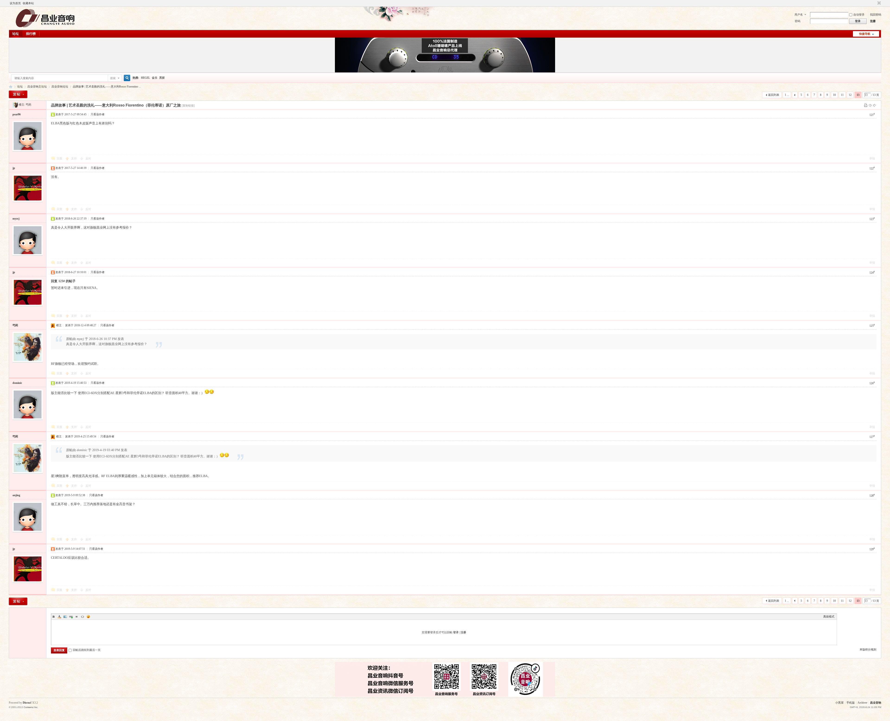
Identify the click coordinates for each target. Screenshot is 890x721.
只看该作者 (98, 114)
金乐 (154, 77)
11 (842, 95)
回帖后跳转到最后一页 (87, 650)
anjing (16, 495)
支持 (74, 158)
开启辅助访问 (875, 3)
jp (14, 168)
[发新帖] (18, 94)
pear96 (17, 114)
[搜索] (126, 78)
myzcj (16, 218)
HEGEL (145, 77)
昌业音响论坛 (59, 86)
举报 (872, 158)
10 (834, 95)
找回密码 (875, 14)
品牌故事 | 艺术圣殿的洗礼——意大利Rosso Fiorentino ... (107, 86)
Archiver (862, 702)
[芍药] (15, 104)
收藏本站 (28, 3)
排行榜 (31, 34)
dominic (17, 383)
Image (65, 616)
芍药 (28, 104)
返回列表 (773, 95)
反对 (88, 158)
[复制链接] (188, 105)
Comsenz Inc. (31, 707)
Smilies (88, 616)
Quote (76, 616)
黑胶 (162, 77)
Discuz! (27, 702)
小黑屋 (839, 702)
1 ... (787, 95)
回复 (59, 158)
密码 (797, 21)
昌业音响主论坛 (11, 86)
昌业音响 (875, 702)
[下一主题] (874, 105)
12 (850, 95)
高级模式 (828, 616)
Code (82, 616)
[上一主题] (870, 105)
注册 (873, 21)
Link (71, 616)
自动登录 (859, 14)
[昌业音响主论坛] (45, 27)
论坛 (15, 34)
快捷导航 (864, 34)
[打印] (866, 105)
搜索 (113, 78)
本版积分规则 (868, 649)
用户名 (799, 14)
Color (59, 616)
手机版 (850, 702)
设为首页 (15, 3)
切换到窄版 (878, 3)
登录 (456, 632)
